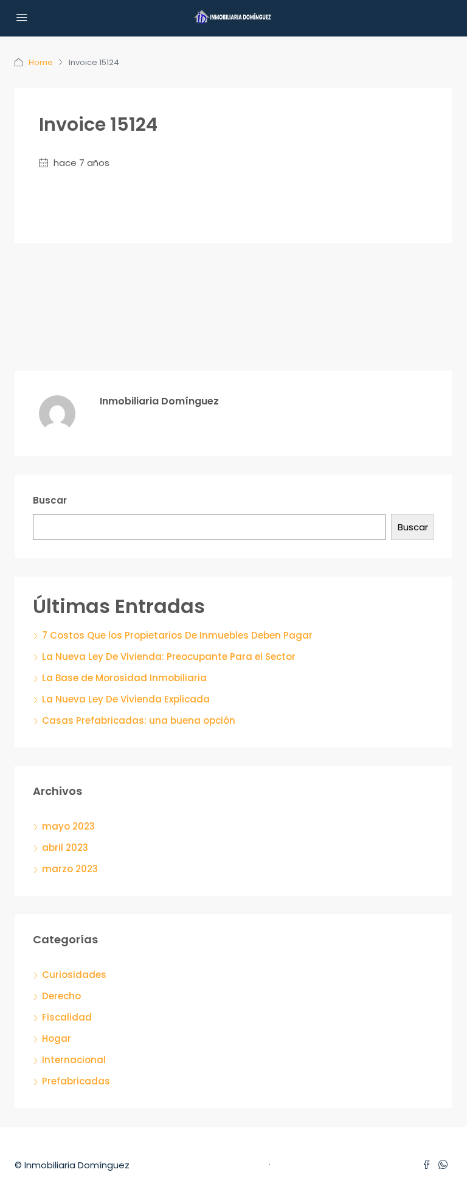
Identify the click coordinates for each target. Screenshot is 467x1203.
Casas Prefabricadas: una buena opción (138, 720)
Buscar (50, 500)
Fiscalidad (67, 1017)
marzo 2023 (70, 868)
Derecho (61, 996)
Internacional (74, 1059)
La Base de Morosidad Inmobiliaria (124, 677)
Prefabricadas (76, 1081)
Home (41, 62)
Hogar (56, 1038)
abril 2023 (65, 847)
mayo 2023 (68, 826)
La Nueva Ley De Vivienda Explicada (126, 699)
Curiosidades (74, 974)
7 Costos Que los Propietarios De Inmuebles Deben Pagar (177, 635)
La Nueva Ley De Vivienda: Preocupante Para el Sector (169, 656)
